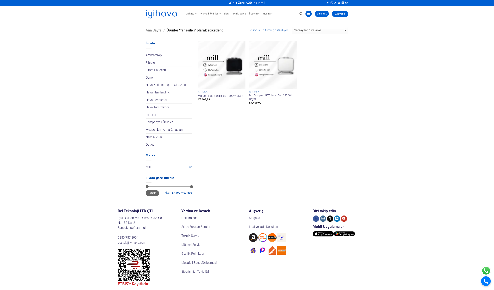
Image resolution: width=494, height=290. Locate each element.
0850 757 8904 (128, 237)
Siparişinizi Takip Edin (196, 271)
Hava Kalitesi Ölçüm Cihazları (166, 85)
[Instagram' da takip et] (332, 3)
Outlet (150, 144)
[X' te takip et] (335, 3)
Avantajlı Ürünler (209, 13)
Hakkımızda (189, 218)
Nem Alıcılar (154, 137)
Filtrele (152, 193)
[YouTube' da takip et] (346, 3)
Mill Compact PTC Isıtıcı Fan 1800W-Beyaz (270, 97)
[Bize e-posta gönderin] (339, 3)
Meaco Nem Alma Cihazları (164, 129)
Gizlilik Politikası (192, 253)
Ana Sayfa (154, 30)
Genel (149, 77)
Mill (148, 167)
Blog (225, 13)
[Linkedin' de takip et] (343, 3)
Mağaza (190, 13)
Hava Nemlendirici (158, 92)
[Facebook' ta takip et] (328, 3)
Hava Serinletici (156, 100)
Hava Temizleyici (157, 107)
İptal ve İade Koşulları (263, 227)
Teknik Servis (238, 13)
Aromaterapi (154, 55)
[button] (308, 14)
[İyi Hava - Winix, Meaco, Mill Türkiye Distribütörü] (163, 14)
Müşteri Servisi (191, 245)
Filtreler (151, 62)
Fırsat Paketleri (156, 70)
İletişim (253, 13)
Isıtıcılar (151, 115)
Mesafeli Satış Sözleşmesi (199, 263)
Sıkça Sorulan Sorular (195, 227)
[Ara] (300, 13)
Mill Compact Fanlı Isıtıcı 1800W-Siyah (220, 96)
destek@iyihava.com (132, 242)
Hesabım (268, 13)
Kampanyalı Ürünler (159, 122)
